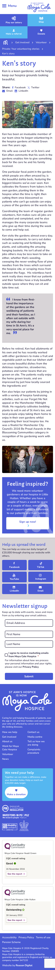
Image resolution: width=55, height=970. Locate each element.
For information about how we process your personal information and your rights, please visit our (28, 664)
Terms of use (43, 937)
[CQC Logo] (15, 849)
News (5, 759)
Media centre (35, 737)
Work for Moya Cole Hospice (10, 747)
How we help (9, 732)
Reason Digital (24, 965)
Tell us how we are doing (36, 743)
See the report (14, 874)
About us (7, 741)
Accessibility (9, 937)
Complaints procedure (34, 751)
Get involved (9, 737)
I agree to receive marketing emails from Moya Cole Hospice (30, 655)
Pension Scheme (11, 942)
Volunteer (7, 754)
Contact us (33, 732)
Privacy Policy (31, 667)
